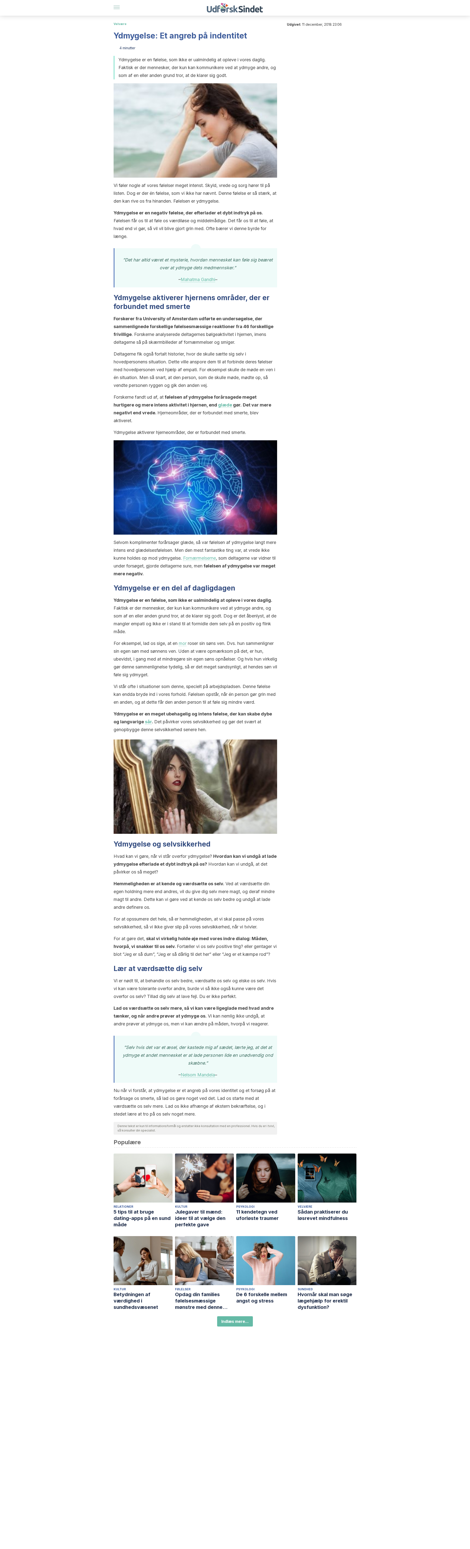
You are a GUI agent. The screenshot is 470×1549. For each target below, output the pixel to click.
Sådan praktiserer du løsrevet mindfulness (323, 1215)
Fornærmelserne (199, 558)
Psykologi (245, 1206)
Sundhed (305, 1289)
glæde (225, 404)
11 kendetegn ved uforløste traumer (257, 1215)
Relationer (123, 1206)
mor (183, 643)
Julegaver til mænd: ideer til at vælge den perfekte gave (200, 1218)
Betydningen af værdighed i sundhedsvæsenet (136, 1300)
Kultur (181, 1206)
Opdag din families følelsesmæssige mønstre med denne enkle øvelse (199, 1300)
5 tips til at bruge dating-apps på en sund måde (142, 1218)
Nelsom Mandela (198, 1074)
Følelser (182, 1289)
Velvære (120, 24)
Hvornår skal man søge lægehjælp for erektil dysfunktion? (325, 1300)
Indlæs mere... (235, 1321)
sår (148, 721)
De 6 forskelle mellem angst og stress (261, 1297)
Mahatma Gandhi (198, 279)
